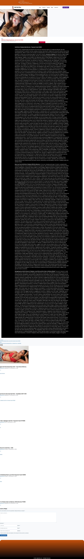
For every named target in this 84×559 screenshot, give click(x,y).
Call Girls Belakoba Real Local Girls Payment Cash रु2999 (10, 340)
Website (18, 530)
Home (40, 7)
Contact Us (56, 7)
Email (18, 528)
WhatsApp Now (42, 42)
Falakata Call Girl (21, 182)
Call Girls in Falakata (50, 54)
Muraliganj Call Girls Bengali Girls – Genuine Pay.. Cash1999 (10, 343)
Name (18, 525)
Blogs (52, 7)
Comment (2, 523)
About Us (43, 7)
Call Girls (48, 7)
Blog (2, 38)
